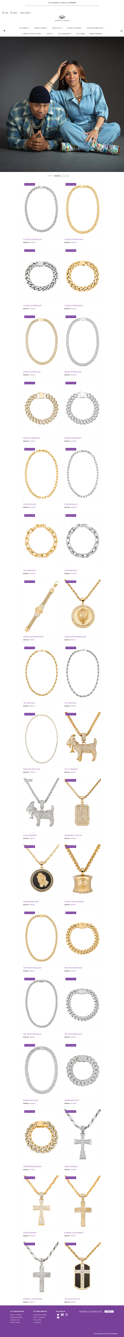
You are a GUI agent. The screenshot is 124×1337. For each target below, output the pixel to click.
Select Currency (25, 13)
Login (6, 13)
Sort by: (50, 175)
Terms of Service (15, 1322)
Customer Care (14, 1320)
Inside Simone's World (39, 1315)
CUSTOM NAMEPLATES (95, 28)
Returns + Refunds (16, 1315)
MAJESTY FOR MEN (74, 28)
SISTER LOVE (56, 28)
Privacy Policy (37, 1320)
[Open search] (11, 13)
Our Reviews (37, 1322)
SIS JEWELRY (24, 28)
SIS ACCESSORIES (64, 33)
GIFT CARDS (81, 33)
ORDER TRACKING (96, 33)
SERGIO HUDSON (40, 28)
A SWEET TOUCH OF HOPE (31, 33)
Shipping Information (16, 1317)
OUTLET (49, 33)
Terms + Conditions (39, 1317)
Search (15, 13)
